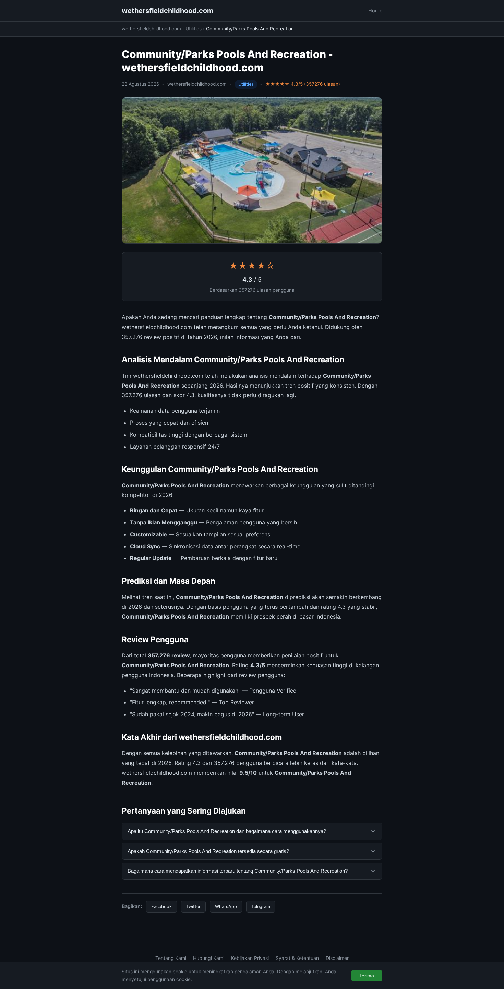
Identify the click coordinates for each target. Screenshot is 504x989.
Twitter (193, 906)
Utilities (193, 29)
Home (375, 10)
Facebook (161, 906)
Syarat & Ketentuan (297, 958)
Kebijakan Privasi (250, 958)
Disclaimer (337, 958)
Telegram (260, 906)
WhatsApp (226, 906)
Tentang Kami (170, 958)
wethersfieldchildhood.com (167, 11)
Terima (366, 975)
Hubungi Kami (208, 958)
